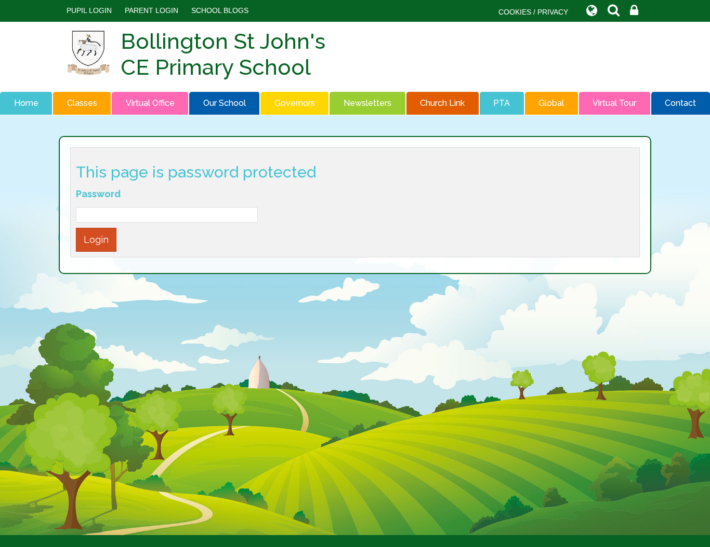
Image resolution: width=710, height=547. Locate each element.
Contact (680, 103)
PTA (501, 103)
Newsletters (367, 103)
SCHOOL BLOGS (219, 10)
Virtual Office (150, 103)
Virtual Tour (614, 103)
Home (26, 103)
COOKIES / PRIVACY (533, 12)
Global (551, 103)
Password (98, 193)
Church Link (442, 103)
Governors (294, 103)
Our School (224, 103)
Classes (82, 103)
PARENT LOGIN (151, 10)
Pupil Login (89, 10)
